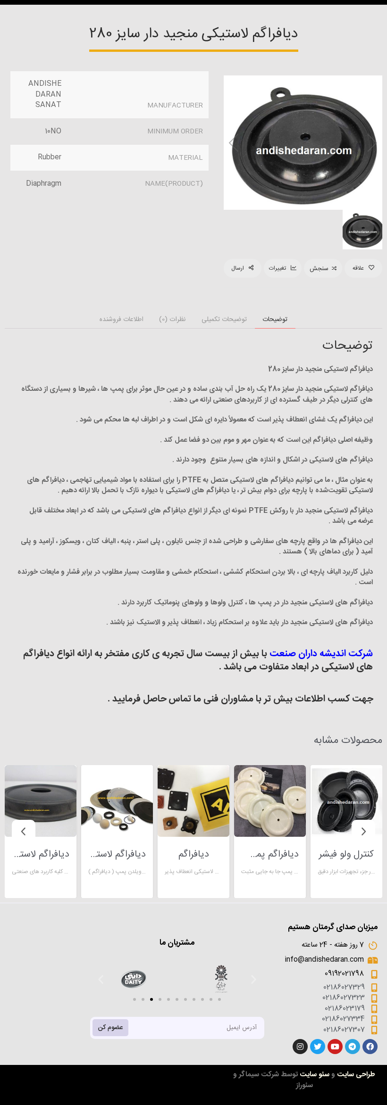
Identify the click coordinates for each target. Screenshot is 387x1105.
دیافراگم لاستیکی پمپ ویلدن (117, 854)
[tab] (275, 320)
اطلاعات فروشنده (121, 319)
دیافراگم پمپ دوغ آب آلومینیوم (270, 854)
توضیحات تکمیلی (224, 319)
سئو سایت (314, 1074)
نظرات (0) (172, 319)
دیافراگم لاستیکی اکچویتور (40, 854)
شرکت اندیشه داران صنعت (321, 653)
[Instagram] (300, 1046)
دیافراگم (193, 854)
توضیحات (274, 319)
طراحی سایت (356, 1074)
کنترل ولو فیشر (346, 854)
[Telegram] (352, 1046)
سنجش (319, 269)
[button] (134, 999)
